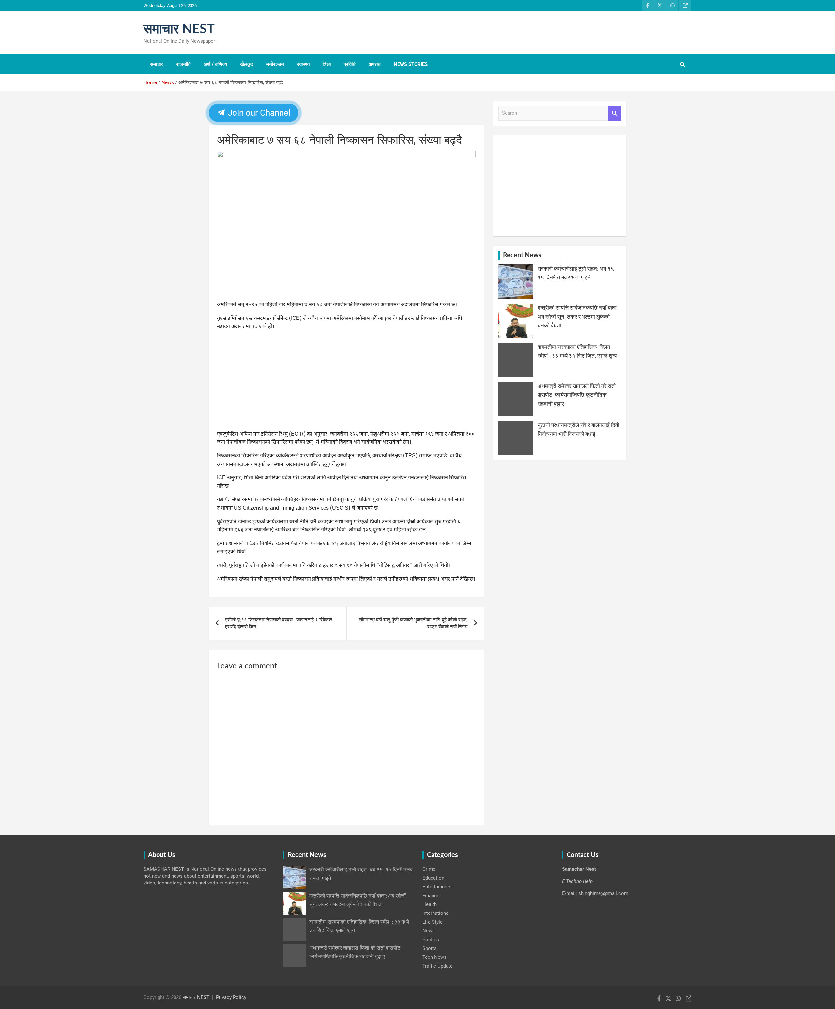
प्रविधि (350, 64)
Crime (428, 869)
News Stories (411, 64)
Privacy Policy (231, 997)
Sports (429, 948)
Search (614, 113)
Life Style (432, 922)
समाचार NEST (179, 29)
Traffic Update (437, 966)
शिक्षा (327, 64)
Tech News (434, 957)
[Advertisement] (346, 382)
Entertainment (437, 887)
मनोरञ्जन (275, 64)
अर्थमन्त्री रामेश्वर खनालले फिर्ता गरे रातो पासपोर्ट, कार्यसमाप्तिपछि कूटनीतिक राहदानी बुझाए (577, 395)
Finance (430, 895)
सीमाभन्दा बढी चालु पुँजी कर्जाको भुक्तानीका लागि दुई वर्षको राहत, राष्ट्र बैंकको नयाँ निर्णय (413, 623)
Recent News (522, 255)
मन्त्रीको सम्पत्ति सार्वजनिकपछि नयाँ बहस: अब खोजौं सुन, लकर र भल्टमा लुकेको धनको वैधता (578, 316)
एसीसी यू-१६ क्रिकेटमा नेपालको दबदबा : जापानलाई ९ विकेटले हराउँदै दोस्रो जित (278, 623)
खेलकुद (246, 64)
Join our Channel (258, 113)
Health (429, 904)
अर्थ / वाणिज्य (215, 64)
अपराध (375, 64)
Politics (430, 939)
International (436, 913)
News (428, 931)
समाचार (156, 64)
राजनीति (183, 64)
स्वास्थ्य (303, 64)
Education (433, 878)
